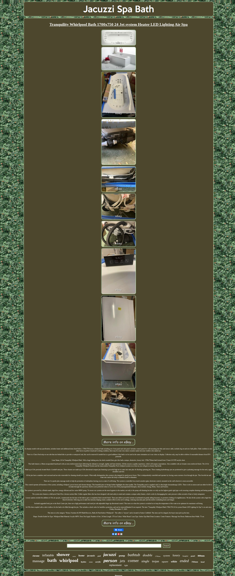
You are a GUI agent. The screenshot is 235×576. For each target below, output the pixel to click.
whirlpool (68, 560)
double (147, 555)
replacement (115, 565)
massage (39, 561)
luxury (176, 555)
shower (63, 554)
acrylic (98, 562)
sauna (74, 556)
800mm (201, 556)
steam (91, 562)
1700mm (157, 556)
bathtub (134, 555)
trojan (155, 561)
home (81, 555)
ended (184, 561)
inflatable (48, 555)
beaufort (185, 556)
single (145, 561)
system (166, 555)
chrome (36, 556)
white (174, 561)
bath (52, 560)
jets (122, 561)
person (110, 560)
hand (203, 562)
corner (133, 560)
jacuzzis (91, 555)
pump (122, 555)
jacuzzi (109, 554)
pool (99, 556)
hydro (83, 562)
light (126, 565)
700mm (194, 562)
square (165, 561)
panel (193, 556)
